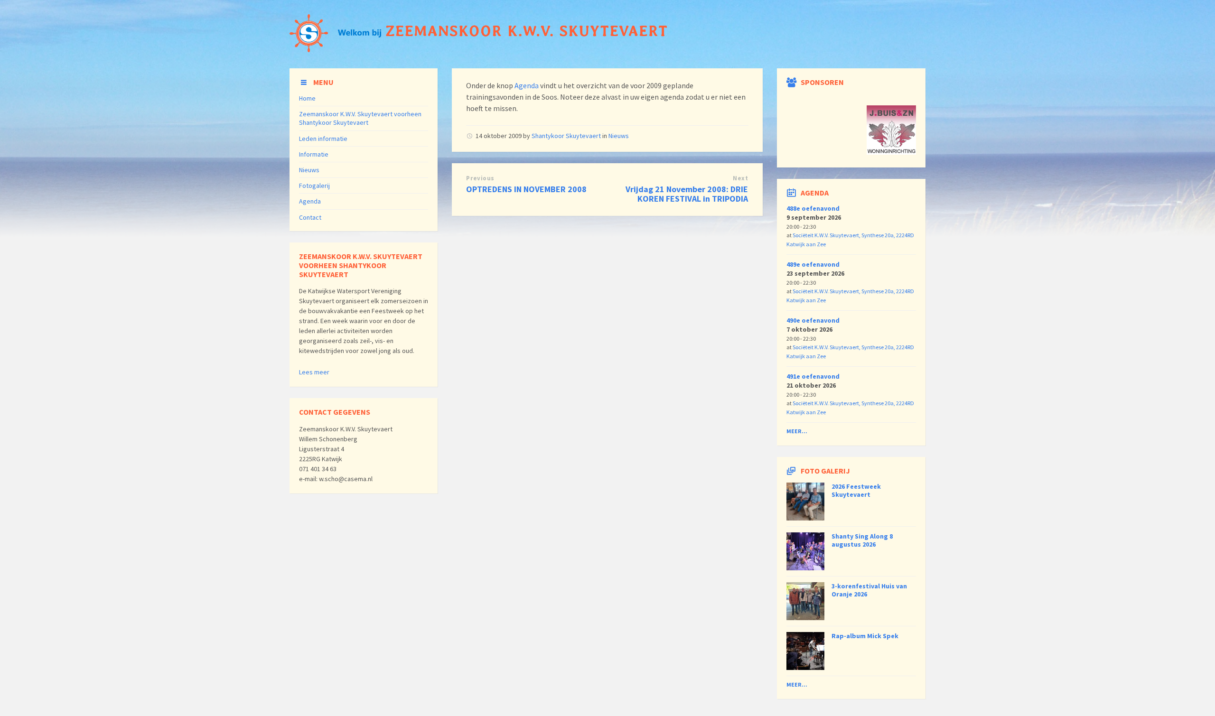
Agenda (526, 85)
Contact (310, 217)
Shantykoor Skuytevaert (566, 135)
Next (740, 178)
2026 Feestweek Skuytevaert (856, 490)
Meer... (796, 431)
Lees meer (314, 372)
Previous (480, 178)
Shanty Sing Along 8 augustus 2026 (862, 540)
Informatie (313, 154)
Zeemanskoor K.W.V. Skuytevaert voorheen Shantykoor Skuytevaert (360, 118)
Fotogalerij (314, 185)
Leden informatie (323, 138)
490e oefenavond (813, 320)
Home (307, 98)
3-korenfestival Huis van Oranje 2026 (869, 590)
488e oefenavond (813, 208)
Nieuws (618, 135)
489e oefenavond (813, 264)
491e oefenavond (813, 376)
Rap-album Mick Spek (865, 636)
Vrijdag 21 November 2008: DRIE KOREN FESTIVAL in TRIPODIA (687, 194)
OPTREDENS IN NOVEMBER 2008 (526, 189)
